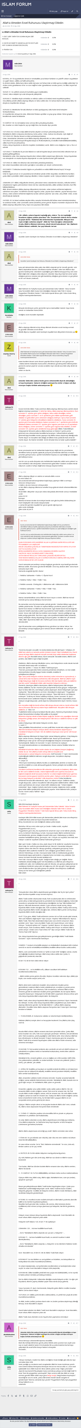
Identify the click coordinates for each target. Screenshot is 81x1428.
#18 (77, 1356)
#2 (77, 211)
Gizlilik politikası (52, 1418)
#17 (77, 1323)
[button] (2, 11)
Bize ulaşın (25, 1418)
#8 (77, 342)
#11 (77, 446)
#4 (77, 252)
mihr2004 (7, 26)
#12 (77, 472)
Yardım (63, 1418)
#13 (77, 516)
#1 (77, 74)
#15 (77, 800)
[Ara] (77, 11)
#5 (77, 285)
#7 (77, 323)
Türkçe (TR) (14, 1418)
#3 (77, 232)
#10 (77, 396)
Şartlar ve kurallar (38, 1418)
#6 (77, 304)
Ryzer (6, 1418)
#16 (77, 879)
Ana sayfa (72, 1418)
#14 (77, 637)
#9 (77, 377)
